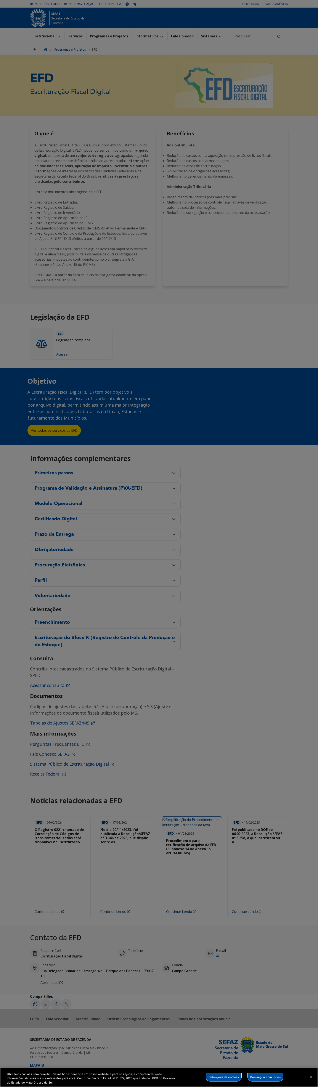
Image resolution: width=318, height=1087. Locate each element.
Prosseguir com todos (265, 1077)
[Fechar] (311, 1077)
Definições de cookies (224, 1077)
